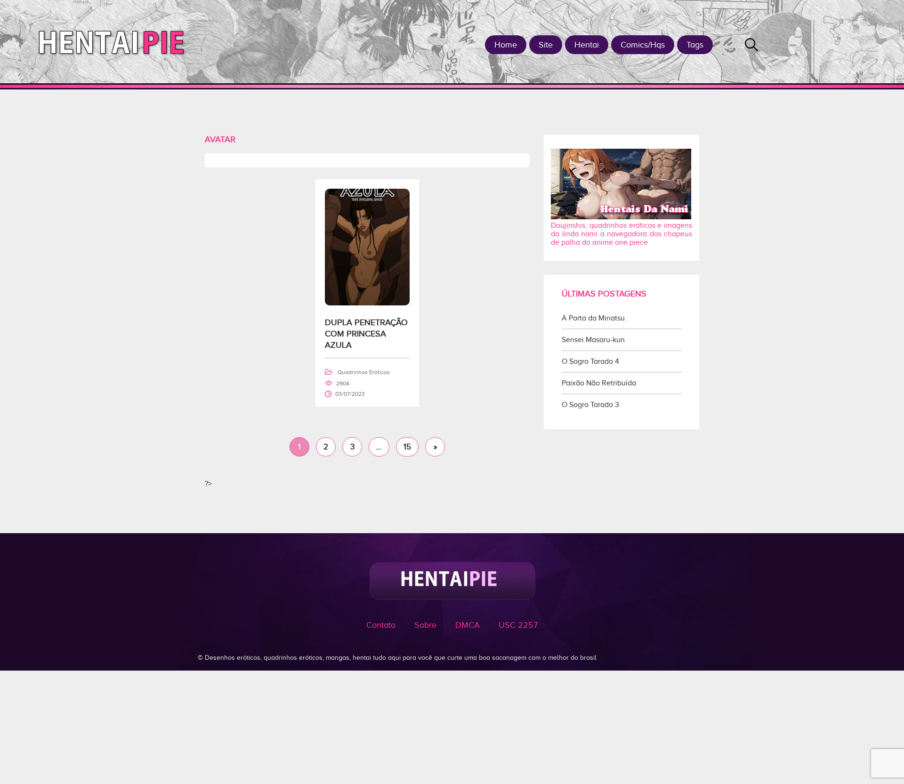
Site (546, 44)
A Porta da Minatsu (593, 318)
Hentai (586, 44)
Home (505, 44)
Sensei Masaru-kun (593, 340)
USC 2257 (518, 625)
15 (407, 446)
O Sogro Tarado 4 (590, 361)
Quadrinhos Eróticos (364, 372)
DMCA (467, 625)
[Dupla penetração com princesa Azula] (367, 303)
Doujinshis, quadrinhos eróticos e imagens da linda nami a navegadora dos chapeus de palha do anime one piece (621, 234)
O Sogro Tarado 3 (590, 404)
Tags (694, 44)
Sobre (425, 625)
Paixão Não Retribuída (599, 383)
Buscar (751, 44)
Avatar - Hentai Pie (115, 41)
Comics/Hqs (643, 44)
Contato (381, 625)
